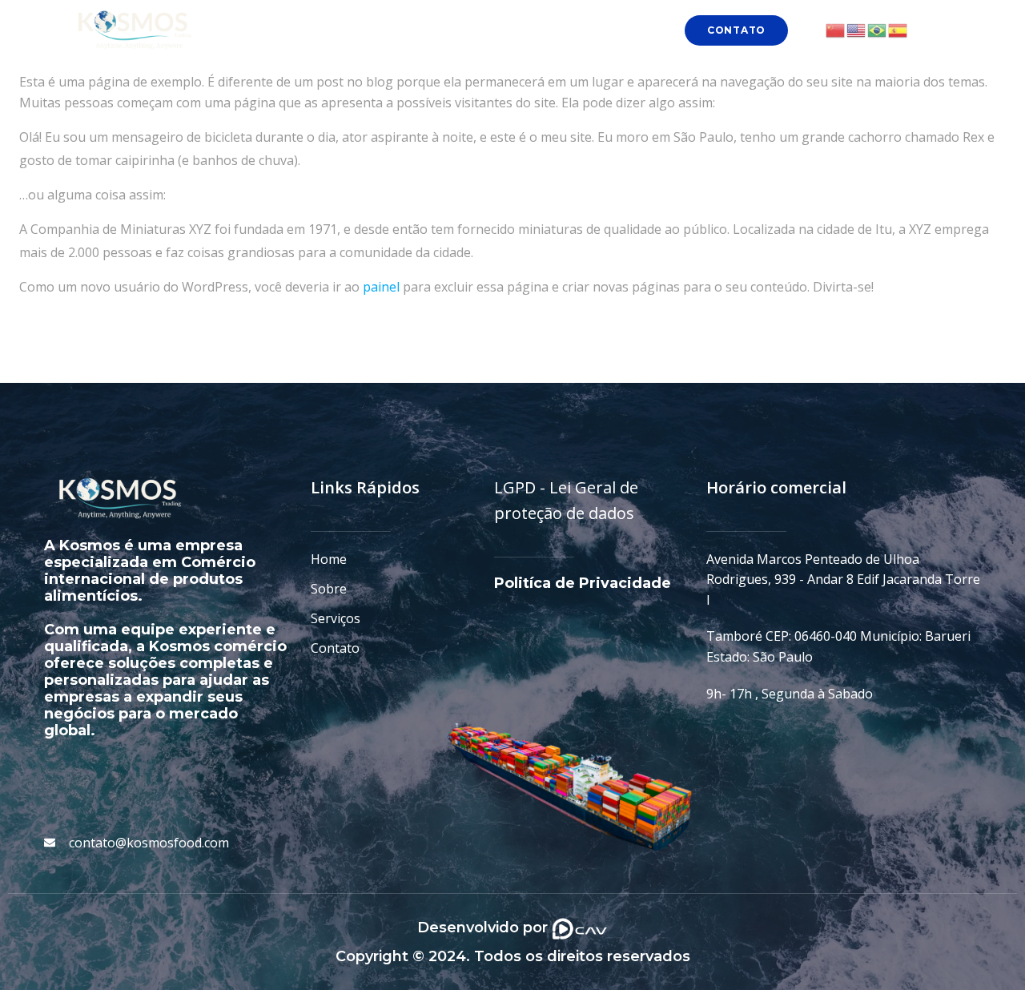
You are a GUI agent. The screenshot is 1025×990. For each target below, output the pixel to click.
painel (381, 287)
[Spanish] (898, 29)
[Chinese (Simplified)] (836, 29)
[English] (856, 29)
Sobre (442, 30)
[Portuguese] (877, 29)
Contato (605, 30)
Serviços (521, 30)
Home (372, 30)
